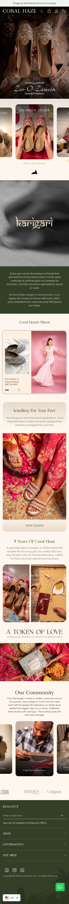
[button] (49, 11)
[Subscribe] (62, 815)
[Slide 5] (15, 390)
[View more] (34, 476)
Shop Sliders (35, 525)
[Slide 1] (7, 390)
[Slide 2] (10, 390)
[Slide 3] (12, 390)
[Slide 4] (13, 390)
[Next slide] (18, 390)
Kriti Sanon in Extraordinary (12, 380)
